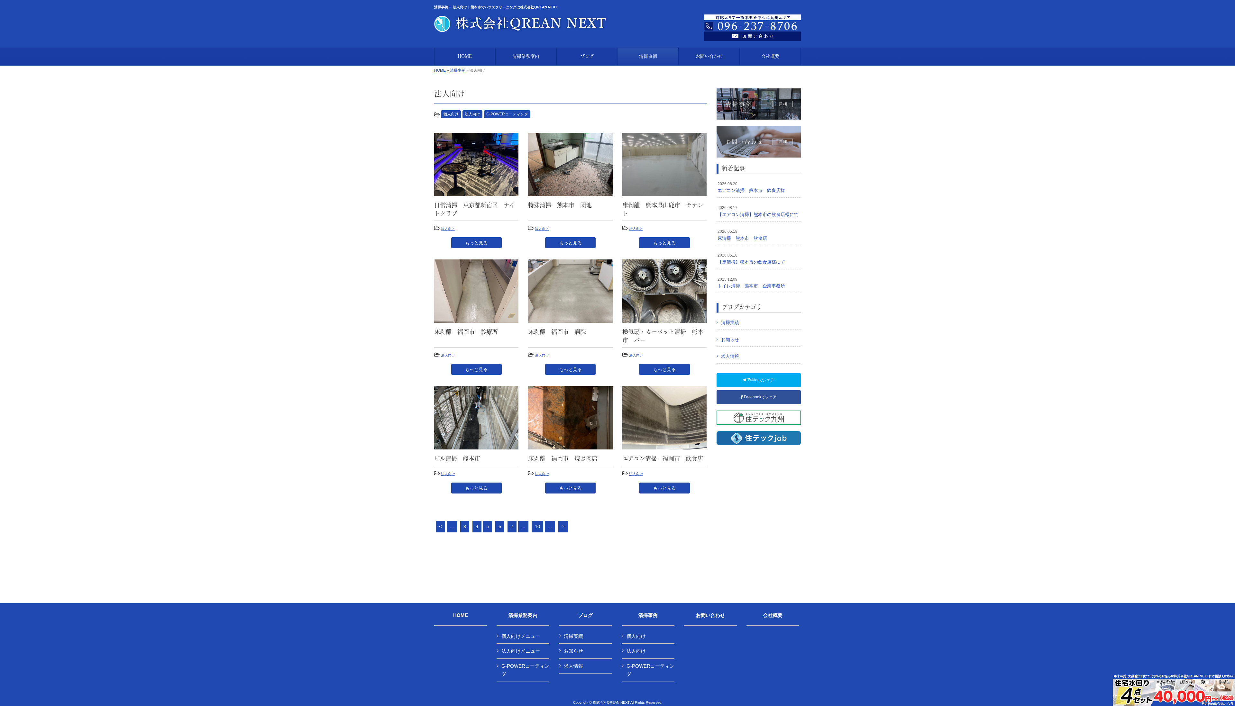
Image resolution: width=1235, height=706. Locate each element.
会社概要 (772, 615)
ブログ (585, 615)
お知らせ (730, 339)
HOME (440, 70)
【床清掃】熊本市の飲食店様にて (751, 259)
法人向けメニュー (520, 651)
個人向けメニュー (520, 636)
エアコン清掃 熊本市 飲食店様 (751, 187)
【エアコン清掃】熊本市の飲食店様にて (758, 211)
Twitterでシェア (760, 380)
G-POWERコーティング (507, 114)
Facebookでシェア (760, 397)
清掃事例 (457, 70)
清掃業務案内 (522, 615)
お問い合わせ (710, 615)
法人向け (472, 114)
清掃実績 (730, 322)
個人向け (451, 114)
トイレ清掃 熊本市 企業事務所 (751, 283)
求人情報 (730, 356)
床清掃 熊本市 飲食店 (742, 235)
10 (537, 526)
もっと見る (476, 242)
